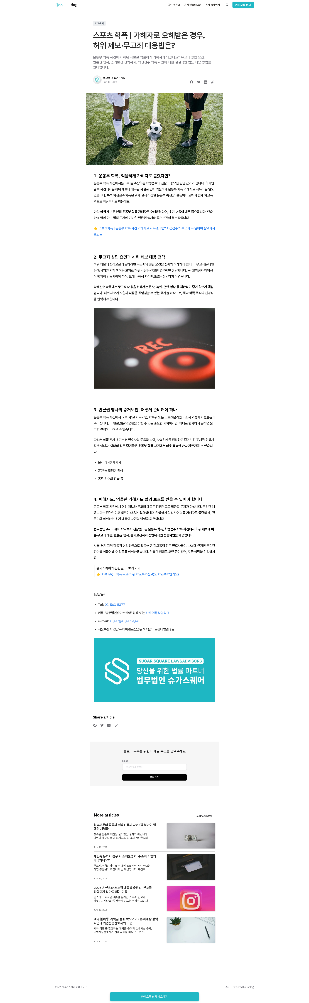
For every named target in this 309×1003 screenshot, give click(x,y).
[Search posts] (227, 5)
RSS (227, 987)
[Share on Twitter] (198, 82)
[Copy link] (213, 82)
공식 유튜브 (174, 4)
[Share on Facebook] (191, 82)
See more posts (204, 816)
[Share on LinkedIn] (205, 82)
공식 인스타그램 (192, 4)
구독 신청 (154, 777)
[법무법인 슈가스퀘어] (97, 79)
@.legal (124, 621)
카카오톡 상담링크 (157, 613)
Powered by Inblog (243, 987)
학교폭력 (99, 23)
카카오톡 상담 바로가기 (154, 996)
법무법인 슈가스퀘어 (114, 78)
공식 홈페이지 (212, 4)
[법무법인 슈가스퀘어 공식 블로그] (59, 5)
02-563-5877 (115, 604)
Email (125, 760)
